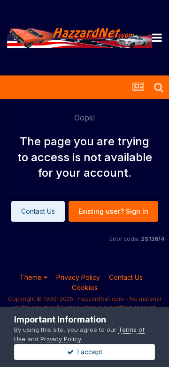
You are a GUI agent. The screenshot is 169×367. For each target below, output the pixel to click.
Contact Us (38, 211)
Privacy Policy (78, 277)
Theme (32, 277)
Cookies (85, 288)
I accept (88, 352)
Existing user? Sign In (113, 211)
